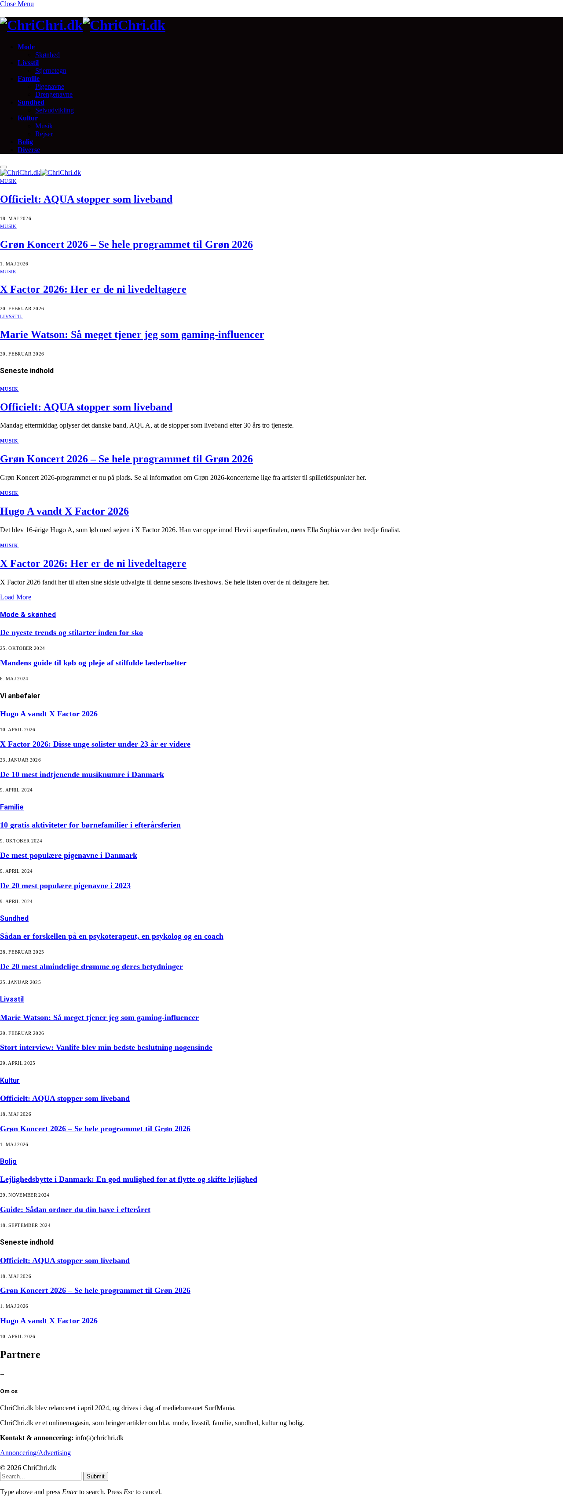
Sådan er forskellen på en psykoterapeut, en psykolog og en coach (111, 936)
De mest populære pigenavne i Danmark (68, 855)
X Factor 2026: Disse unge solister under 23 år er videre (95, 744)
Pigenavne (49, 86)
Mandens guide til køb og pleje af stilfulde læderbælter (93, 662)
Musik (44, 126)
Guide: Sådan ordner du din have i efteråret (75, 1209)
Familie (29, 78)
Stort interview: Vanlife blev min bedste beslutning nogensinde (106, 1047)
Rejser (44, 134)
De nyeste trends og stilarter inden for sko (71, 632)
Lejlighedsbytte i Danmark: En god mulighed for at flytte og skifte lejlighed (128, 1179)
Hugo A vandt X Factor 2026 (64, 511)
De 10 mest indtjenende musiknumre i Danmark (82, 774)
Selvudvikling (54, 110)
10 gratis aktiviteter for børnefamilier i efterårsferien (90, 824)
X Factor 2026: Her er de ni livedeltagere (93, 289)
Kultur (28, 118)
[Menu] (3, 167)
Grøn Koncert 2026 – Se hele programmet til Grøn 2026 (126, 244)
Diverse (29, 149)
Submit (96, 1476)
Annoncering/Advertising (35, 1452)
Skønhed (47, 54)
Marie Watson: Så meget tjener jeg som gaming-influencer (132, 334)
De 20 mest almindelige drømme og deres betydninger (91, 966)
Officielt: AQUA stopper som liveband (86, 199)
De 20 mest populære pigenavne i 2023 (65, 885)
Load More (15, 597)
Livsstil (28, 62)
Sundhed (31, 102)
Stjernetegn (50, 70)
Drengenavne (54, 94)
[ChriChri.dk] (281, 25)
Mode (26, 47)
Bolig (25, 141)
